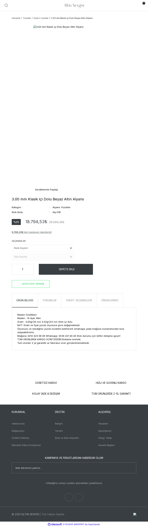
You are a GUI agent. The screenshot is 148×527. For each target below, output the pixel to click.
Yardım (59, 430)
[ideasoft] (55, 524)
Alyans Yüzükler (62, 207)
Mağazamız (18, 430)
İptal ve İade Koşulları (67, 437)
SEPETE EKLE (67, 269)
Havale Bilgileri (106, 445)
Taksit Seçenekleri (79, 300)
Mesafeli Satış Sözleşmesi (26, 445)
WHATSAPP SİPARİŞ (33, 283)
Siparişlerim (104, 430)
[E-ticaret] (73, 524)
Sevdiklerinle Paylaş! (46, 189)
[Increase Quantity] (29, 269)
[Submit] (131, 467)
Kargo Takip (105, 437)
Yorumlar (49, 300)
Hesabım (103, 423)
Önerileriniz (110, 300)
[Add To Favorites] (99, 269)
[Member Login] (134, 5)
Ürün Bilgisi (24, 300)
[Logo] (74, 5)
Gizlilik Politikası (20, 437)
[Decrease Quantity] (15, 269)
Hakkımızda (18, 423)
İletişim (59, 423)
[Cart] (141, 5)
